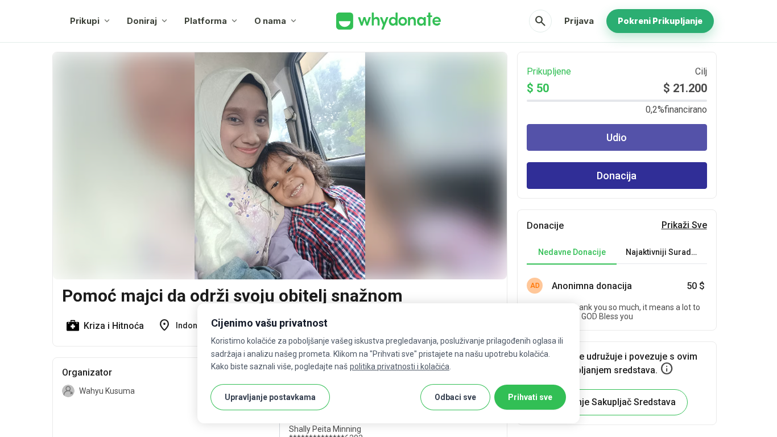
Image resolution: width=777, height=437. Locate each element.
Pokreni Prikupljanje (660, 21)
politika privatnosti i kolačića (399, 366)
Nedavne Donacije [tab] (572, 252)
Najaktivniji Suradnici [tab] (665, 252)
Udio (616, 137)
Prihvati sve (530, 397)
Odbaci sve (455, 397)
